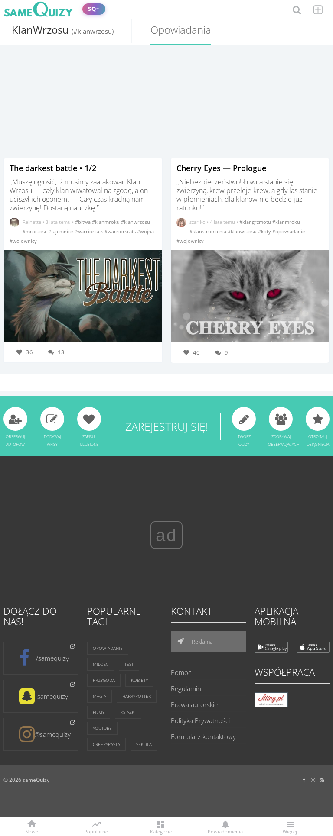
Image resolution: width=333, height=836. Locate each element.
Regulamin (186, 688)
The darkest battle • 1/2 (53, 168)
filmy (98, 712)
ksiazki (128, 712)
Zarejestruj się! (166, 426)
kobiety (139, 680)
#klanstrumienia (208, 231)
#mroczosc (35, 231)
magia (99, 696)
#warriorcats (89, 231)
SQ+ (94, 9)
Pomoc (181, 672)
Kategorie (161, 831)
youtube (102, 728)
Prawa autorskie (194, 704)
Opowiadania (180, 30)
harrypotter (136, 696)
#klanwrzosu (135, 222)
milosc (100, 664)
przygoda (104, 680)
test (129, 664)
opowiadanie (108, 648)
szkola (144, 744)
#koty (265, 231)
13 (61, 352)
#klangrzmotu (255, 222)
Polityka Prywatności (200, 720)
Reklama (201, 642)
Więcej (290, 831)
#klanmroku (106, 222)
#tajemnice (61, 231)
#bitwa (83, 222)
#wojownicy (23, 241)
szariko (197, 222)
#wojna (145, 231)
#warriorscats (120, 231)
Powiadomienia (225, 831)
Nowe (31, 831)
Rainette (32, 222)
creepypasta (106, 744)
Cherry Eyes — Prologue (221, 168)
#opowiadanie (288, 231)
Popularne (96, 830)
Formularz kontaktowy (203, 736)
